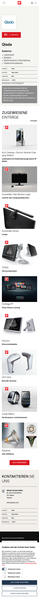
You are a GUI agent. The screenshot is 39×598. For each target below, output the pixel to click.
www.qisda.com (13, 503)
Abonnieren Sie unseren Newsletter (13, 538)
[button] (31, 3)
